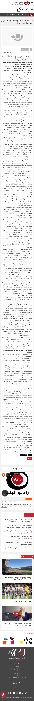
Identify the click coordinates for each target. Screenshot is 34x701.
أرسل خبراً (17, 673)
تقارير (29, 458)
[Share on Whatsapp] (25, 49)
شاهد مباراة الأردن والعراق (21, 601)
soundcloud (17, 693)
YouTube (14, 693)
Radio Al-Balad (30, 509)
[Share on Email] (22, 49)
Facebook (8, 693)
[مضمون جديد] (23, 9)
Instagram (11, 693)
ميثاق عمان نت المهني (17, 668)
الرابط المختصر (6, 52)
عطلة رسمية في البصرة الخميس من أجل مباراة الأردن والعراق (18, 578)
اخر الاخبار (29, 515)
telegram (19, 693)
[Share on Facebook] (31, 49)
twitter (25, 693)
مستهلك (24, 454)
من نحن (17, 666)
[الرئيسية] (27, 3)
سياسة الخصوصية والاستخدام (17, 677)
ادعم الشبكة (17, 675)
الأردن (30, 454)
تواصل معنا (17, 672)
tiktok (23, 693)
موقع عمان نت (17, 3)
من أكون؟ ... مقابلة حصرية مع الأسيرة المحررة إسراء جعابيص (17, 624)
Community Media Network (17, 697)
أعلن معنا (17, 670)
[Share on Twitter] (28, 49)
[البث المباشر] (3, 694)
